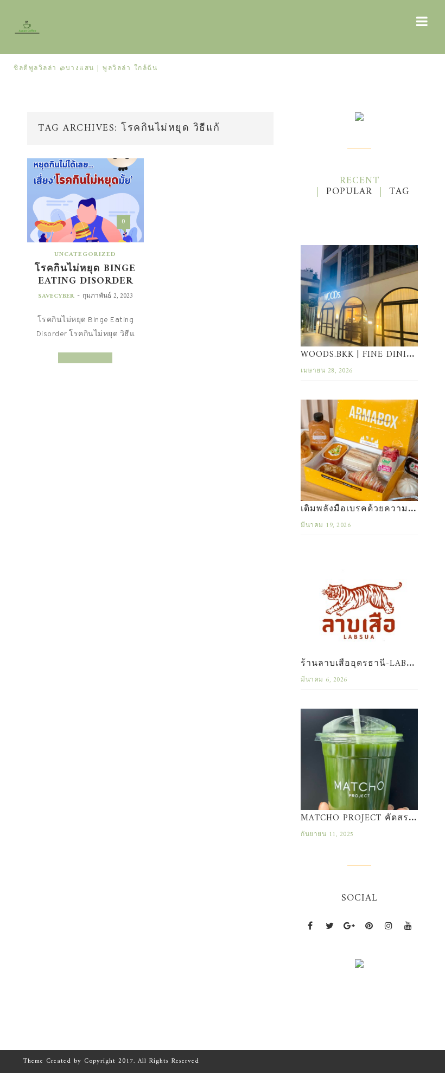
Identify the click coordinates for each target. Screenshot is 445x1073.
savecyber (56, 296)
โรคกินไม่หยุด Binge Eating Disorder (85, 275)
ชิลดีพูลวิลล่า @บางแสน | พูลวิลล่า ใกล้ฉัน (85, 68)
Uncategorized (85, 254)
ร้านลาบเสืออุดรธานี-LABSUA (362, 663)
